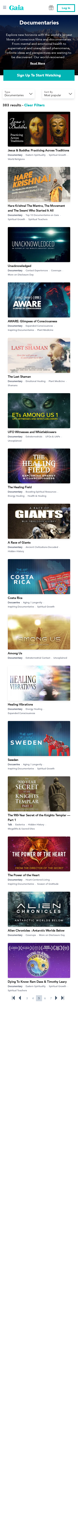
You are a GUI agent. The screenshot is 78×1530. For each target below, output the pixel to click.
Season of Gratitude (48, 883)
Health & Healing (37, 495)
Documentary (15, 154)
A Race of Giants (19, 542)
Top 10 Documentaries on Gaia (42, 214)
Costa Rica (15, 598)
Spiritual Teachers (37, 219)
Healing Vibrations (20, 704)
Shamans (12, 385)
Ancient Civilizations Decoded (42, 547)
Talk (10, 824)
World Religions (16, 159)
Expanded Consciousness (39, 325)
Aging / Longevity (32, 602)
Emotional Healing (35, 381)
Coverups (56, 270)
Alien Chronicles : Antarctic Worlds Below (36, 930)
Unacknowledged (19, 266)
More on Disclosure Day (21, 274)
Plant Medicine (45, 329)
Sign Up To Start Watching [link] (39, 75)
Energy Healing (16, 495)
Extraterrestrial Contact (38, 657)
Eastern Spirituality (36, 154)
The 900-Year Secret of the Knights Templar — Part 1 (39, 817)
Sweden (13, 760)
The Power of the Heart (24, 875)
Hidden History (16, 551)
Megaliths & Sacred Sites (21, 828)
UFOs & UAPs (52, 436)
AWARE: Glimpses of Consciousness (32, 321)
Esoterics (20, 824)
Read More (37, 63)
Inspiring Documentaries (21, 329)
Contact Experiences (37, 270)
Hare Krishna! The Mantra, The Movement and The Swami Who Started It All (36, 208)
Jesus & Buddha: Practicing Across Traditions (38, 150)
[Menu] (4, 7)
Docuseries (14, 602)
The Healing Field (20, 487)
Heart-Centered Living (38, 879)
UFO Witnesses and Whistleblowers (32, 432)
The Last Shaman (19, 376)
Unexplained (14, 440)
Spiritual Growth (57, 154)
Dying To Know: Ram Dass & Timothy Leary (37, 981)
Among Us (15, 653)
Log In (66, 8)
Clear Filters (34, 105)
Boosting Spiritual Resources (41, 491)
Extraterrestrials (34, 436)
